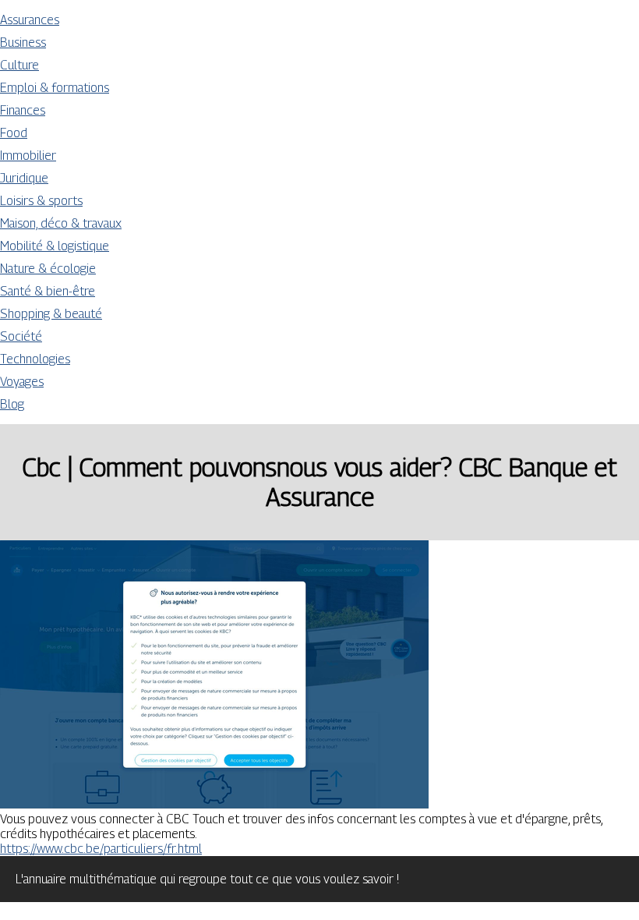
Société (21, 336)
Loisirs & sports (41, 200)
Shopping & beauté (51, 313)
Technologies (35, 359)
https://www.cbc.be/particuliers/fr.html (101, 848)
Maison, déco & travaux (61, 223)
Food (13, 133)
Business (23, 42)
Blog (12, 404)
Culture (19, 65)
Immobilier (28, 155)
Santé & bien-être (47, 291)
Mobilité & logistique (54, 246)
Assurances (29, 19)
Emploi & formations (54, 87)
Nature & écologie (48, 268)
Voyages (22, 381)
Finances (22, 110)
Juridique (24, 178)
